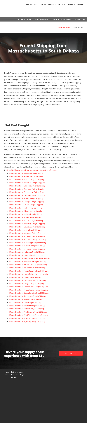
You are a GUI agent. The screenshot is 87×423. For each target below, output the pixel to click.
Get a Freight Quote (31, 4)
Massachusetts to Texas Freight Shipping (25, 299)
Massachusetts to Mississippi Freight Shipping (27, 242)
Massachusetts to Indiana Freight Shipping (26, 214)
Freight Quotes (80, 19)
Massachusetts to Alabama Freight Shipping (26, 173)
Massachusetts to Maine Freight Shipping (26, 230)
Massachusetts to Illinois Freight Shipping (26, 211)
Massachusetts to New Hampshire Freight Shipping (29, 258)
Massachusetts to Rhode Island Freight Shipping (28, 290)
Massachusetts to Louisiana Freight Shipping (27, 227)
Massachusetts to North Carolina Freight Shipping (29, 271)
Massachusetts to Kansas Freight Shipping (26, 220)
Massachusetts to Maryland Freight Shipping (27, 233)
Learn (70, 4)
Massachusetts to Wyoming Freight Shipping (27, 321)
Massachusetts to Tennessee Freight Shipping (27, 296)
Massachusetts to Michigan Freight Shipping (27, 236)
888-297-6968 (64, 27)
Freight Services (47, 4)
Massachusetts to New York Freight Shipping (27, 268)
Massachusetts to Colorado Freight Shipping (27, 189)
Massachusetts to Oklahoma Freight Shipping (27, 280)
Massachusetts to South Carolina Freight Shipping (29, 293)
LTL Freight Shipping (24, 19)
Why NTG (61, 4)
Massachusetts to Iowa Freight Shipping (25, 217)
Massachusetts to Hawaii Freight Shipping (26, 205)
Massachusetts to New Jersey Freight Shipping (27, 261)
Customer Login (78, 27)
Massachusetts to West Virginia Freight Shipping (28, 315)
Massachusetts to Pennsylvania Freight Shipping (28, 287)
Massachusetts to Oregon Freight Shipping (26, 283)
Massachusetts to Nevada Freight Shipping (26, 255)
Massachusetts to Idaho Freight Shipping (25, 208)
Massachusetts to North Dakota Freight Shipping (29, 274)
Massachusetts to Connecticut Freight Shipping (28, 192)
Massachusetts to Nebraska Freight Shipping (27, 252)
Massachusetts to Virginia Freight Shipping (26, 309)
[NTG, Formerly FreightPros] (3, 8)
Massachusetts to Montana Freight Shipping (27, 249)
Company (80, 4)
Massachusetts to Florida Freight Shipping (26, 198)
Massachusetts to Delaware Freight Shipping (27, 195)
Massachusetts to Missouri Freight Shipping (27, 246)
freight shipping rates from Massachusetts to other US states (32, 170)
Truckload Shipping (41, 19)
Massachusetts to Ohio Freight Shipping (25, 277)
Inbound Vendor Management (61, 19)
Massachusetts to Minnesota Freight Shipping (27, 239)
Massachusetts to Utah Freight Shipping (25, 302)
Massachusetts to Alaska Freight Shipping (26, 176)
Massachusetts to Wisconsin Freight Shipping (27, 318)
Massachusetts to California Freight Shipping (27, 186)
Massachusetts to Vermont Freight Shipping (27, 305)
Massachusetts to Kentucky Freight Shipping (27, 223)
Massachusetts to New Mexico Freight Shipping (28, 264)
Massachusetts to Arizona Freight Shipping (26, 179)
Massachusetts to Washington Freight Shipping (28, 312)
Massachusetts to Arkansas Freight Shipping (27, 182)
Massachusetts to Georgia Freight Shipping (26, 201)
